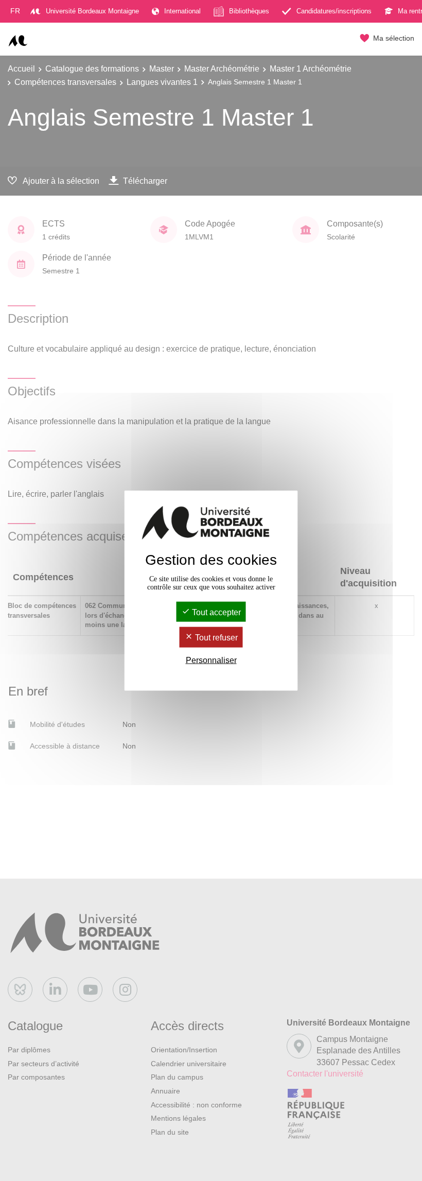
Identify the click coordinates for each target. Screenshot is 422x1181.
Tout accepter (215, 612)
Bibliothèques (249, 11)
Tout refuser (215, 637)
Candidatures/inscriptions (334, 11)
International (182, 11)
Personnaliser (211, 659)
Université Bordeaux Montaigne (92, 11)
